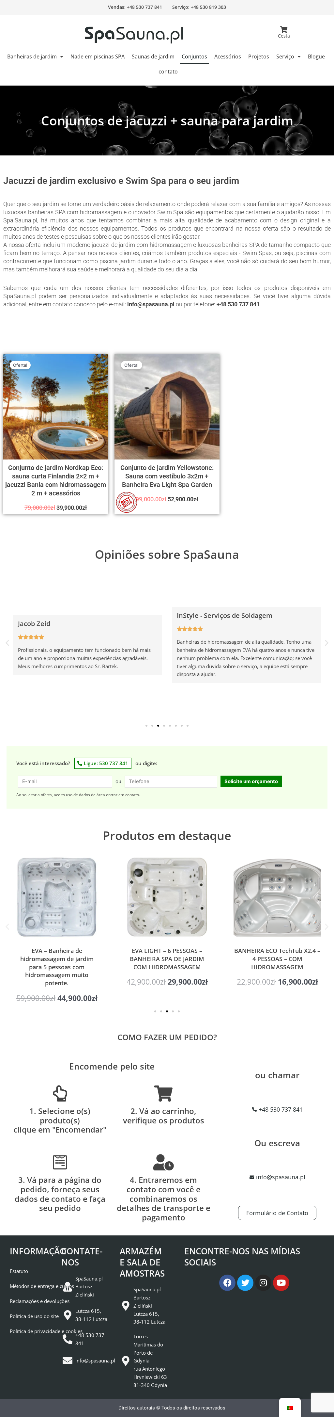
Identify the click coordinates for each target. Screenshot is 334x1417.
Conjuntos (194, 56)
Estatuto (19, 1271)
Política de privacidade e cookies (46, 1331)
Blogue (316, 56)
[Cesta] (284, 29)
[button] (7, 643)
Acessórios (227, 56)
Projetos (258, 56)
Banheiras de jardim (32, 56)
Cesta (284, 36)
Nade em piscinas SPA (97, 56)
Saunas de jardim (153, 56)
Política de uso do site (34, 1316)
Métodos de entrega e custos (42, 1286)
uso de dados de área (85, 794)
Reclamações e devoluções (39, 1301)
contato (168, 71)
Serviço (285, 56)
